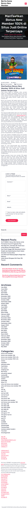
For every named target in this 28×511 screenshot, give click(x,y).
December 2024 (6, 318)
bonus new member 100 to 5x (9, 359)
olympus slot (4, 480)
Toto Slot (4, 431)
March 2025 (4, 312)
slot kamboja (4, 482)
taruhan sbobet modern (8, 429)
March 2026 (4, 294)
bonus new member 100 (8, 355)
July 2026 (4, 287)
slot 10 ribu (3, 485)
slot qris (3, 416)
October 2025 (5, 300)
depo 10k (3, 436)
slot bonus (4, 396)
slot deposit (4, 487)
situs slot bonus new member (10, 384)
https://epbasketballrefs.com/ (8, 440)
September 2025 (6, 301)
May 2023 (4, 346)
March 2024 (4, 334)
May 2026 (4, 291)
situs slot (3, 453)
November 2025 (5, 298)
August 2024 (5, 325)
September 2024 (6, 323)
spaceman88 (5, 425)
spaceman (4, 423)
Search (3, 230)
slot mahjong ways (5, 474)
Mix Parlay (4, 371)
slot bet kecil (5, 395)
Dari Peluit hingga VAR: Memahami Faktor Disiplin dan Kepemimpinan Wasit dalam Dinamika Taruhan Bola (13, 251)
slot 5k (3, 389)
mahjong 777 (4, 446)
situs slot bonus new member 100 (11, 386)
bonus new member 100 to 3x (9, 357)
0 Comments (19, 84)
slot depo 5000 (5, 407)
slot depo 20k (5, 405)
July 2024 (4, 327)
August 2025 (5, 303)
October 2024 (5, 321)
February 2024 (5, 336)
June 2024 (4, 328)
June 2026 (4, 289)
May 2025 (4, 309)
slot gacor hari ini (6, 414)
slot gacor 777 (5, 413)
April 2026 (4, 292)
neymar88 (4, 375)
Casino (3, 360)
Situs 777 (4, 382)
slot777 (3, 418)
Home (6, 34)
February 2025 (5, 314)
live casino (4, 368)
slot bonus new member (8, 400)
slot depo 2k (4, 458)
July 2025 (4, 305)
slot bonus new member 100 (9, 402)
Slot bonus (3, 457)
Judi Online (4, 366)
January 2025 (5, 316)
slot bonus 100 (5, 398)
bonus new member (16, 34)
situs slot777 (4, 479)
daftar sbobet (4, 475)
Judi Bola (4, 362)
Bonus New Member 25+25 (9, 268)
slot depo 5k (4, 409)
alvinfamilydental (21, 115)
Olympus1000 (5, 377)
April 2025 (4, 310)
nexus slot (3, 489)
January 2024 (5, 337)
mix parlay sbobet (6, 373)
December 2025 (5, 296)
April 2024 (4, 332)
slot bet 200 (4, 393)
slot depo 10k (5, 404)
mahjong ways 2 (5, 450)
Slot (2, 387)
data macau (4, 443)
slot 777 (3, 391)
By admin (13, 82)
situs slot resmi (5, 455)
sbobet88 (4, 380)
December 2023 (5, 339)
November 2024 (6, 319)
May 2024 (4, 330)
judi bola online (5, 364)
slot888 (3, 422)
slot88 (3, 420)
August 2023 (5, 345)
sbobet (3, 378)
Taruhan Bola (5, 427)
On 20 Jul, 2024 (5, 82)
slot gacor (4, 411)
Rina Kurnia (5, 275)
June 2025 (4, 307)
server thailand (4, 484)
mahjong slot (5, 369)
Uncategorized (5, 432)
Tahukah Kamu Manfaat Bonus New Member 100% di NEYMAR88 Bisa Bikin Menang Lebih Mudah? (14, 270)
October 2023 (5, 343)
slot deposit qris (5, 492)
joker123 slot (4, 477)
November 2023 (5, 341)
